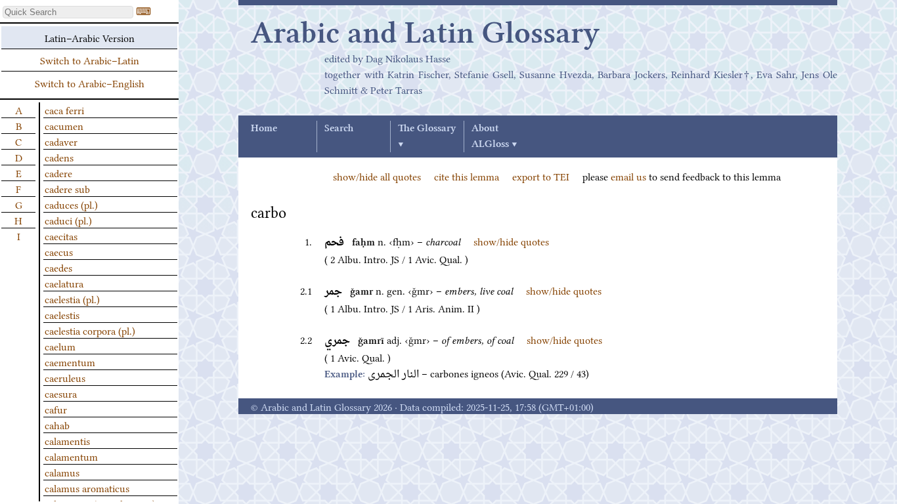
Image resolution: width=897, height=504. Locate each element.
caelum (60, 346)
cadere (58, 172)
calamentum (71, 456)
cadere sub (67, 188)
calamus (62, 472)
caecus (59, 251)
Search (338, 128)
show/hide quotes (511, 241)
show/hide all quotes (377, 176)
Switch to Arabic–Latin (89, 59)
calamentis (67, 440)
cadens (59, 157)
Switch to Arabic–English (89, 82)
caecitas (61, 235)
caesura (61, 393)
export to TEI (540, 176)
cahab (57, 424)
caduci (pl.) (68, 220)
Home (264, 128)
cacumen (64, 125)
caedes (58, 267)
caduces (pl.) (71, 204)
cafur (56, 409)
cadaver (61, 141)
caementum (70, 361)
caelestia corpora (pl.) (90, 330)
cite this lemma (466, 176)
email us (628, 176)
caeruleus (65, 377)
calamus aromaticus (87, 487)
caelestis (62, 314)
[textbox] (68, 12)
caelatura (64, 283)
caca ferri (64, 109)
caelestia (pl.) (72, 298)
